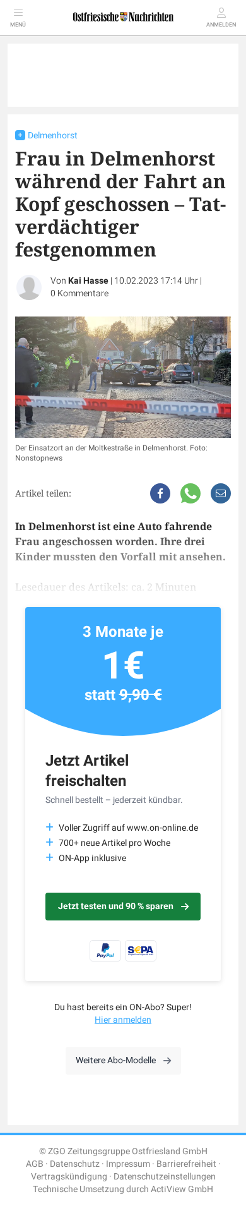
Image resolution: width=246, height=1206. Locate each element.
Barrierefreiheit (186, 1164)
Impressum (128, 1164)
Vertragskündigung (69, 1176)
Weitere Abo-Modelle (116, 1060)
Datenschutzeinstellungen (165, 1176)
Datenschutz (75, 1164)
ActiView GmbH (182, 1189)
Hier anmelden (123, 1020)
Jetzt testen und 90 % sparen (115, 906)
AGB (35, 1164)
